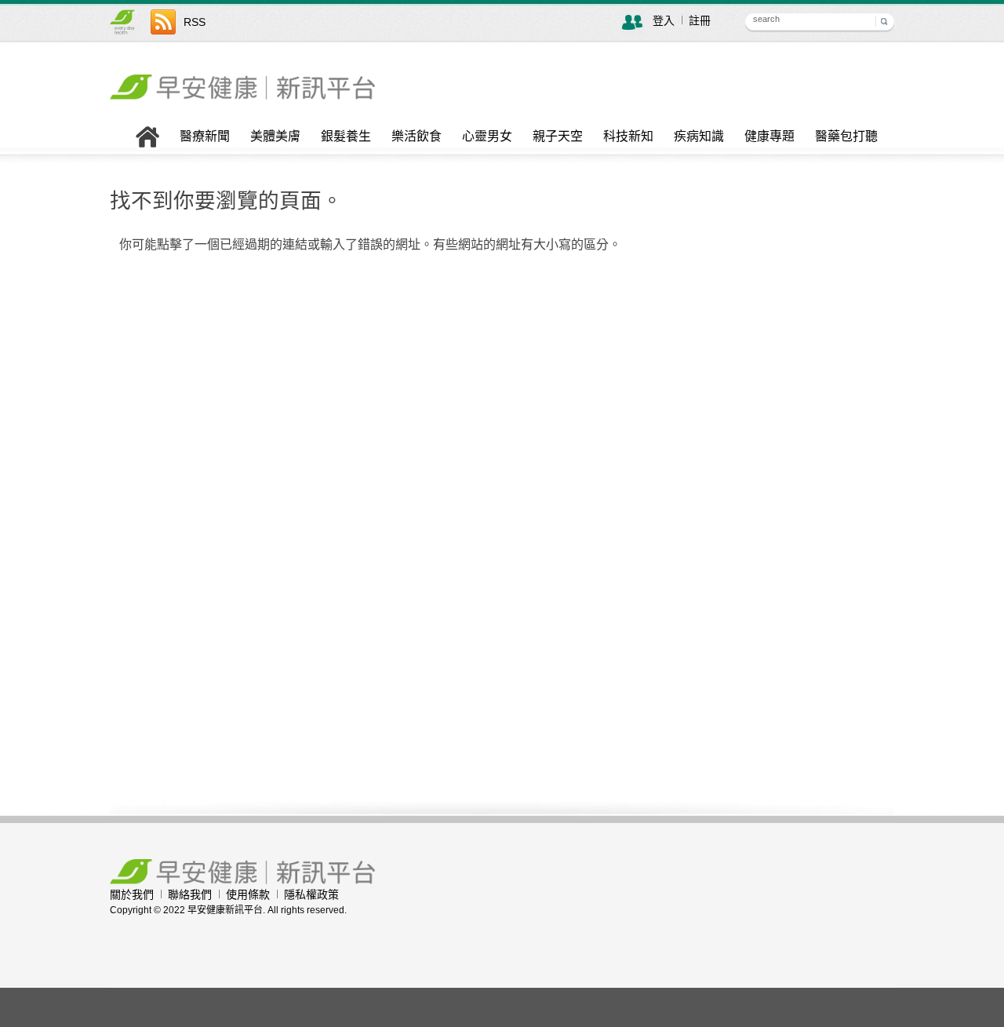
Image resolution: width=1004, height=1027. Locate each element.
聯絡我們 (190, 894)
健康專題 (769, 136)
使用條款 (248, 894)
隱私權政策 (311, 894)
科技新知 (628, 136)
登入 (664, 20)
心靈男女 (487, 136)
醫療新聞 (205, 136)
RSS (195, 22)
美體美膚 (275, 136)
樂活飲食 (416, 136)
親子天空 (558, 136)
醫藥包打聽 (846, 136)
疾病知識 (699, 136)
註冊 (700, 20)
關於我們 (132, 894)
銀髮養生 (346, 136)
